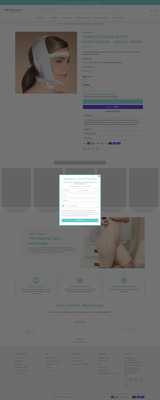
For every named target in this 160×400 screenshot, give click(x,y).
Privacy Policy (77, 215)
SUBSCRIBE (80, 220)
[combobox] (65, 206)
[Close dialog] (99, 176)
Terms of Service (85, 215)
